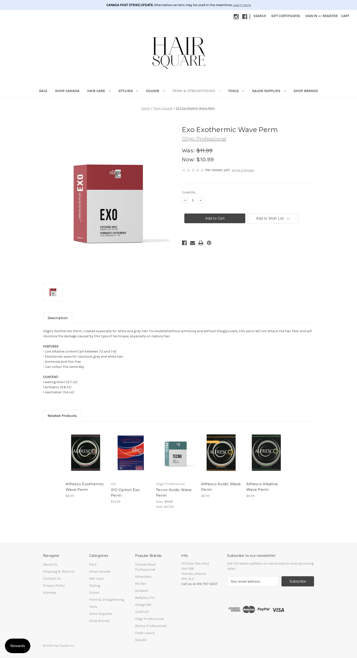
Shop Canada (67, 91)
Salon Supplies (266, 91)
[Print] (200, 242)
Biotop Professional (150, 626)
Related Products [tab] (62, 415)
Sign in (311, 16)
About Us (50, 564)
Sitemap (49, 593)
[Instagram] (236, 16)
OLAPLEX (142, 612)
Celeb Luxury (145, 633)
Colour (153, 91)
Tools (234, 91)
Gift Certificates (285, 16)
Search (260, 16)
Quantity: (189, 192)
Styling (126, 91)
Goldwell (141, 591)
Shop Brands (306, 91)
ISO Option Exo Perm (125, 492)
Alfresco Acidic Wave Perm (221, 487)
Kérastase (143, 577)
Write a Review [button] (243, 170)
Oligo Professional (149, 619)
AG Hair (140, 584)
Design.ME (143, 605)
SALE (43, 91)
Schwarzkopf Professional (145, 567)
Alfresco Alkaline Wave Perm (262, 487)
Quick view (85, 448)
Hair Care (96, 91)
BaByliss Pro (145, 598)
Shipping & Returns (59, 571)
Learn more (242, 5)
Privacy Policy (54, 586)
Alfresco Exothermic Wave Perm (85, 487)
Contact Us (52, 578)
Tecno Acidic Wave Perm (174, 492)
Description (58, 318)
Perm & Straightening (194, 91)
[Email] (192, 242)
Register (330, 16)
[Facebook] (244, 16)
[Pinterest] (209, 242)
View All (140, 640)
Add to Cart (85, 457)
